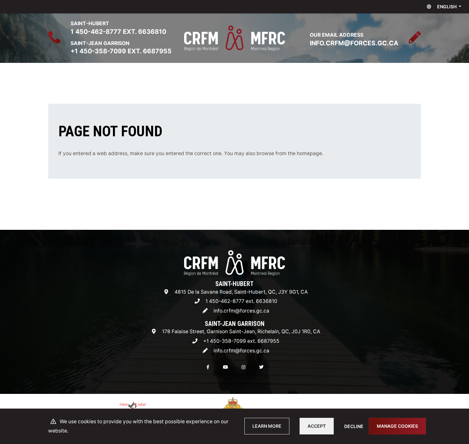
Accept (317, 426)
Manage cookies (397, 426)
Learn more (266, 426)
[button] (442, 6)
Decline (353, 426)
